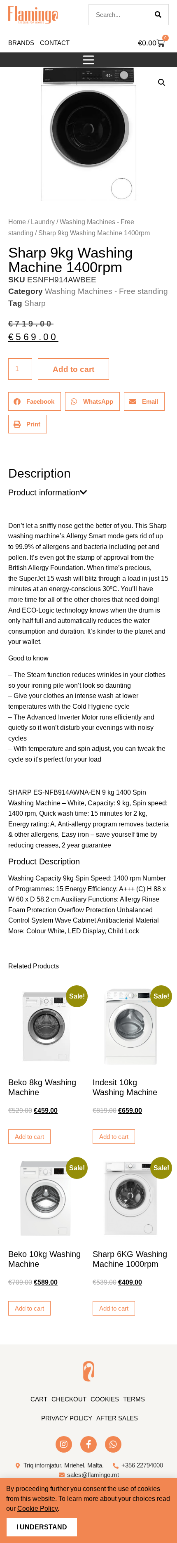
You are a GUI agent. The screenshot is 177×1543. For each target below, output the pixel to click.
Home (17, 221)
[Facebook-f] (88, 1444)
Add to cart (73, 369)
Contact (55, 42)
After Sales (117, 1418)
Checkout (68, 1399)
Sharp (35, 303)
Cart (38, 1399)
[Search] (158, 15)
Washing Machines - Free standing (106, 291)
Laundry (43, 221)
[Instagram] (64, 1444)
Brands (21, 42)
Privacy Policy (66, 1418)
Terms (134, 1399)
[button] (88, 59)
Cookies (105, 1399)
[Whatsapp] (113, 1444)
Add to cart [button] (29, 1136)
